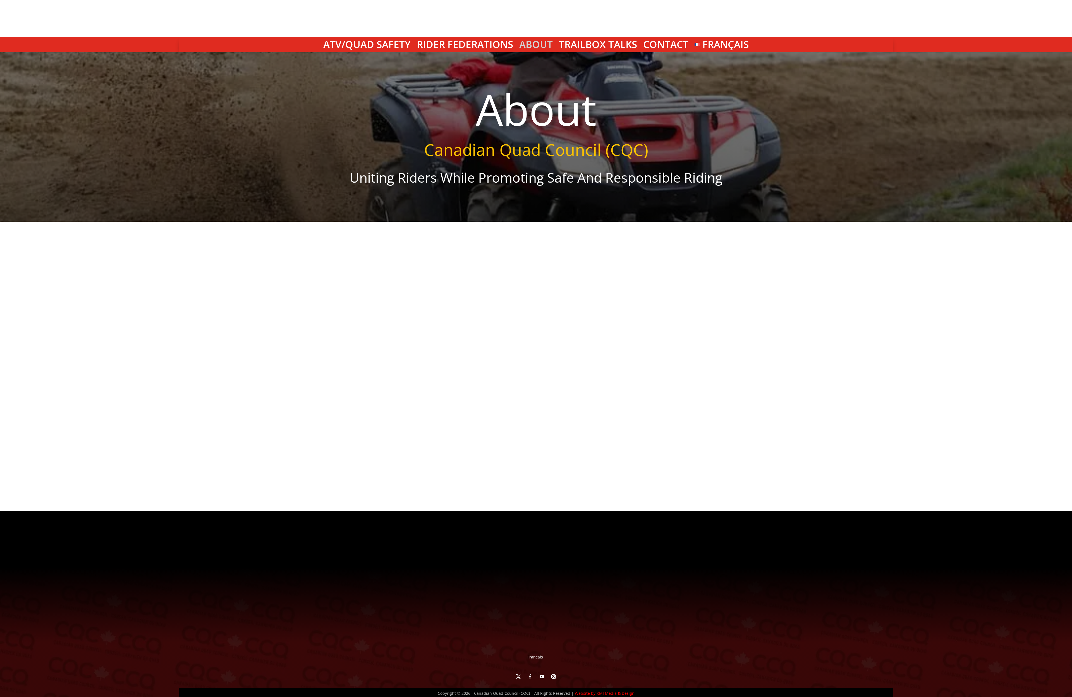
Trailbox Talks (598, 45)
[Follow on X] (909, 32)
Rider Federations (465, 45)
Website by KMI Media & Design (605, 693)
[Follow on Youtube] (932, 32)
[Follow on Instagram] (944, 32)
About (536, 45)
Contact (665, 45)
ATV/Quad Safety (367, 45)
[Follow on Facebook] (921, 32)
